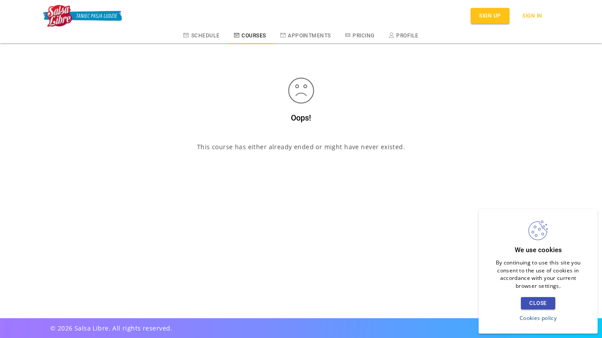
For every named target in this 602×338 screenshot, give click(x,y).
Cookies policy (538, 318)
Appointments (309, 36)
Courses (254, 36)
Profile (407, 36)
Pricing (363, 36)
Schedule (205, 36)
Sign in (532, 15)
